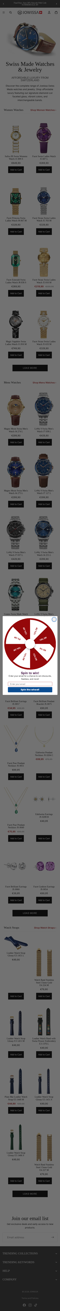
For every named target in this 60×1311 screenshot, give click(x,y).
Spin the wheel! (29, 689)
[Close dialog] (54, 619)
